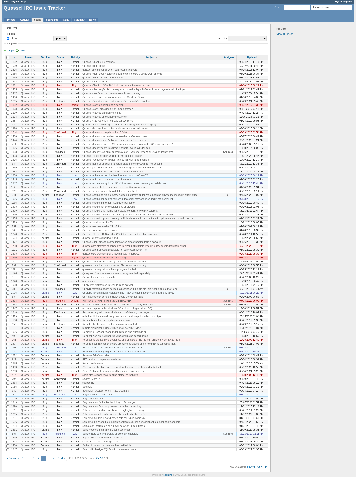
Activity (24, 19)
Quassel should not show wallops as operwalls (108, 206)
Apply (11, 50)
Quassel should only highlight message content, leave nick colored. (120, 210)
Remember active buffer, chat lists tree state (106, 320)
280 (14, 289)
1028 (14, 281)
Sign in (338, 1)
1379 (14, 210)
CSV (259, 466)
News (92, 19)
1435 (14, 89)
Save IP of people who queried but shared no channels (113, 371)
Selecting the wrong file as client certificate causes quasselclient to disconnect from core (131, 422)
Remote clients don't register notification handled (109, 324)
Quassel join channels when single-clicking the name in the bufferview (121, 167)
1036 (14, 332)
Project (29, 57)
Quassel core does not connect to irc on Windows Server (113, 97)
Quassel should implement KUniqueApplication (108, 202)
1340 (14, 257)
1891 (14, 269)
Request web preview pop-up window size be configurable (115, 335)
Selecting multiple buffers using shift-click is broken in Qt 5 (114, 414)
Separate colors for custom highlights (103, 437)
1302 (14, 183)
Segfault (87, 386)
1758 (14, 245)
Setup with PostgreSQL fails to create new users (109, 449)
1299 (14, 437)
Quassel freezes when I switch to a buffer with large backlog (115, 159)
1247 (14, 449)
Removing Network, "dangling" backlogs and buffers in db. (114, 332)
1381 (14, 85)
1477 (14, 242)
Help (23, 1)
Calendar (79, 19)
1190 (14, 273)
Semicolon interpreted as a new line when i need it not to (114, 425)
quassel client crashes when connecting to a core (109, 69)
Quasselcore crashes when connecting (104, 257)
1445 (14, 179)
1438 (14, 155)
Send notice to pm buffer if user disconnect (106, 429)
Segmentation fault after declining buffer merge (108, 402)
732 (14, 265)
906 (14, 230)
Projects (15, 1)
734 (14, 351)
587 (14, 433)
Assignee (228, 57)
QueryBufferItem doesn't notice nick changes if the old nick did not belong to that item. (129, 289)
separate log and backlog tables (100, 441)
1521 (14, 187)
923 (14, 191)
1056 (14, 386)
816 (14, 277)
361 (14, 339)
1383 (14, 152)
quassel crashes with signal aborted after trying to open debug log (119, 124)
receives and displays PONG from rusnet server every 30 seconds (119, 304)
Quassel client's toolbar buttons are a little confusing (111, 93)
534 (14, 296)
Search (278, 7)
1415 (14, 69)
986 (14, 124)
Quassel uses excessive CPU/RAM (102, 226)
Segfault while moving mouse (98, 394)
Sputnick (228, 152)
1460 (14, 97)
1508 (14, 253)
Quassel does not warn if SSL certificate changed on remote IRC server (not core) (127, 144)
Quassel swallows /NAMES (97, 222)
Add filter (222, 38)
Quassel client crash (93, 65)
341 (14, 195)
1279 (14, 112)
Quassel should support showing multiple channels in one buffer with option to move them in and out (138, 218)
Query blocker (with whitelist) (98, 277)
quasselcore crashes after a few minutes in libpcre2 (111, 253)
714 (14, 144)
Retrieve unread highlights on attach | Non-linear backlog (114, 351)
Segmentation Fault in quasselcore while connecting (111, 406)
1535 (14, 77)
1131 (14, 249)
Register (347, 1)
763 (14, 347)
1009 (14, 398)
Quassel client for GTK (94, 81)
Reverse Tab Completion (96, 355)
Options (13, 43)
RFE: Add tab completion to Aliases (101, 359)
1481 (14, 429)
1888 (14, 171)
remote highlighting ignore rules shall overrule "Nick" (111, 328)
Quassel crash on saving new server (102, 105)
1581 (14, 328)
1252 (14, 441)
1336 (14, 128)
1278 (14, 234)
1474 (14, 140)
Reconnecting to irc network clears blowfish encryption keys (115, 312)
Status (13, 38)
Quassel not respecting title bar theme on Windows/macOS (115, 175)
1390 (14, 406)
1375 (14, 218)
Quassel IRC (28, 62)
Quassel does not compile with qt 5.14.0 (104, 132)
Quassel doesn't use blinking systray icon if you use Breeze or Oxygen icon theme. (128, 152)
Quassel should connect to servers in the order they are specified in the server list (127, 199)
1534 (14, 238)
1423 (14, 222)
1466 (14, 136)
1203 (14, 371)
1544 (14, 132)
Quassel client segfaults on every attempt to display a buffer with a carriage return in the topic (134, 89)
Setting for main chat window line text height (106, 445)
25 (97, 458)
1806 (14, 175)
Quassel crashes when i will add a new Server (108, 120)
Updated (252, 57)
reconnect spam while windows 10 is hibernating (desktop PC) (117, 308)
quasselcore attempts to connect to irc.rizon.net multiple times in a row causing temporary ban (134, 245)
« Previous (13, 458)
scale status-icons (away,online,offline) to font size (110, 375)
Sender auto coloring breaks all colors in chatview (110, 433)
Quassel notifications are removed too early (106, 179)
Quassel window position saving (100, 230)
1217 (14, 394)
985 (14, 390)
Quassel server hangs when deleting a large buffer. (110, 191)
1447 (14, 308)
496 (14, 335)
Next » (61, 458)
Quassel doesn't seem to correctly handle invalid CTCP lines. (116, 148)
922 (14, 359)
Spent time (52, 19)
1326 (14, 148)
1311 (14, 410)
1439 (14, 167)
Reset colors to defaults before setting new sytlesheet (112, 347)
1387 (14, 120)
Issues (37, 19)
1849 (14, 402)
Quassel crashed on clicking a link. (101, 112)
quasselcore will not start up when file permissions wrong (114, 265)
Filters (12, 34)
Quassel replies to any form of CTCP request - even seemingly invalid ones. (124, 183)
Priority (75, 57)
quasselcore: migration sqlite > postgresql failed (109, 269)
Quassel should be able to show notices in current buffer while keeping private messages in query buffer (140, 195)
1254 (14, 425)
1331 (14, 418)
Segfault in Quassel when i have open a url (106, 390)
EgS (228, 195)
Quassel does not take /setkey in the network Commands (114, 140)
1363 (14, 109)
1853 (14, 300)
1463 (14, 81)
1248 (14, 312)
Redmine (167, 474)
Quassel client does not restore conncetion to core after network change (122, 73)
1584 (14, 382)
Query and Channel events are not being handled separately (116, 273)
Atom (252, 466)
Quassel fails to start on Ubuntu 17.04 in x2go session (112, 155)
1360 (14, 214)
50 (101, 458)
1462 (14, 93)
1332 (14, 105)
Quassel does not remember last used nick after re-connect (115, 136)
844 (14, 163)
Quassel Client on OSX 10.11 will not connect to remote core (116, 85)
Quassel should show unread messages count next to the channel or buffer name (127, 214)
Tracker (45, 57)
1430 (14, 445)
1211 (14, 261)
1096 (14, 292)
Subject (149, 57)
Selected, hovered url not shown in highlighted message (113, 410)
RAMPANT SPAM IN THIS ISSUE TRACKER (107, 300)
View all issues (284, 34)
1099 (14, 65)
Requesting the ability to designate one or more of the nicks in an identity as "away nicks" (131, 339)
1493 (14, 367)
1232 (14, 304)
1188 (14, 320)
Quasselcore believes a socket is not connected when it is (114, 249)
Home (6, 1)
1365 (14, 414)
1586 (14, 422)
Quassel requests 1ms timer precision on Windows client (113, 187)
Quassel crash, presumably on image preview (108, 109)
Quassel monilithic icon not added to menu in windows (112, 171)
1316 (14, 159)
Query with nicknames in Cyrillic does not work (108, 285)
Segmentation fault (92, 398)
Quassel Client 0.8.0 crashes (98, 62)
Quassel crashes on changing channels (104, 116)
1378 (14, 206)
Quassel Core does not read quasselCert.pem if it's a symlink (116, 101)
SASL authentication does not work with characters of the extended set (121, 367)
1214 (14, 116)
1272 (14, 355)
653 (14, 324)
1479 (14, 316)
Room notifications (92, 363)
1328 (14, 363)
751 (14, 226)
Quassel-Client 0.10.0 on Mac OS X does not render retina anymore (120, 234)
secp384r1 (88, 382)
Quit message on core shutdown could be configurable (112, 296)
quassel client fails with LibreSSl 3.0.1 (103, 77)
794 (14, 379)
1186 (14, 202)
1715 (14, 101)
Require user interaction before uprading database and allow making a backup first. (129, 343)
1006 (14, 199)
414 (14, 375)
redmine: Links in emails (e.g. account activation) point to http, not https (121, 316)
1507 (14, 343)
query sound (89, 281)
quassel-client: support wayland (100, 238)
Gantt (66, 19)
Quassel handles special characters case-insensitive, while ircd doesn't (122, 163)
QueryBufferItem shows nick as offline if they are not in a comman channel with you (128, 292)
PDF (266, 466)
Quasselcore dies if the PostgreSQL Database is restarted (114, 261)
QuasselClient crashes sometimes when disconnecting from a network (121, 242)
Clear (22, 50)
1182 (14, 62)
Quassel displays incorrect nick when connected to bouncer (115, 128)
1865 (14, 73)
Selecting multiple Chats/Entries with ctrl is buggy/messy (113, 418)
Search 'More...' (91, 379)
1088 (14, 285)
